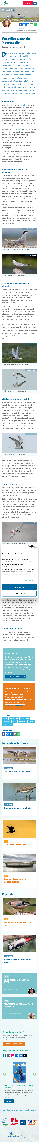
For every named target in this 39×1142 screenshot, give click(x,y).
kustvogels (22, 721)
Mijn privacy (14, 1110)
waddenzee (14, 718)
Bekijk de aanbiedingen (16, 676)
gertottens (6, 721)
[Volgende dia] (34, 1089)
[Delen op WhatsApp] (35, 24)
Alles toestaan (19, 587)
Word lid (9, 1101)
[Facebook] (4, 1055)
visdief (23, 105)
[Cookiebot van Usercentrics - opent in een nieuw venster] (28, 546)
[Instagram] (12, 1055)
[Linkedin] (16, 1055)
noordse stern (16, 129)
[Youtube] (8, 1055)
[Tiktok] (25, 1055)
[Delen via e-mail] (31, 24)
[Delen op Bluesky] (24, 24)
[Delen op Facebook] (20, 24)
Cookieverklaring (24, 1110)
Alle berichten (9, 10)
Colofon (33, 1110)
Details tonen (28, 580)
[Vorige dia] (4, 1089)
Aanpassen (18, 593)
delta (14, 721)
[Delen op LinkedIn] (28, 24)
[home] (10, 3)
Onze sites (6, 1110)
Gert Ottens (23, 29)
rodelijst (31, 721)
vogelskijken (24, 718)
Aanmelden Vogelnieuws (13, 1044)
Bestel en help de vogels (14, 706)
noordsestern (7, 724)
